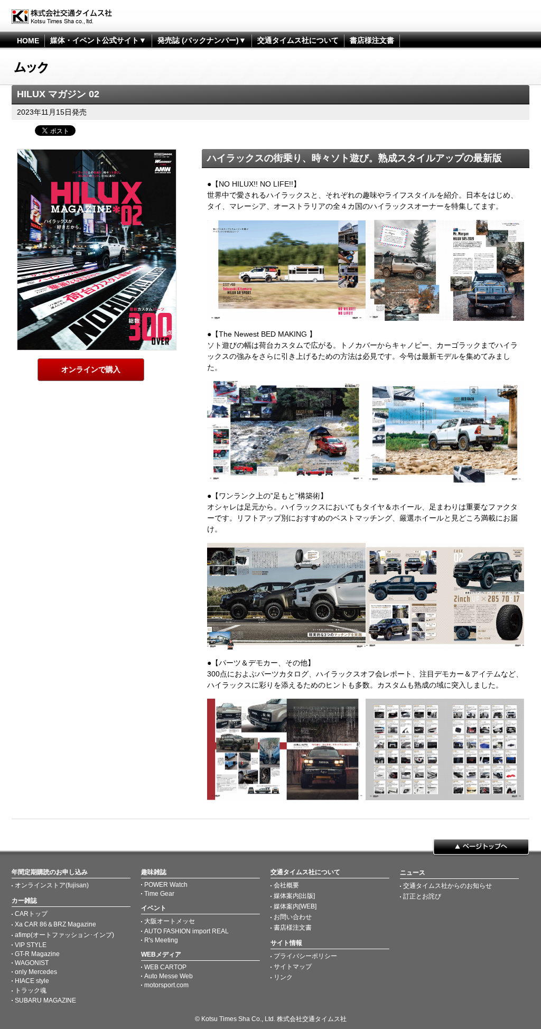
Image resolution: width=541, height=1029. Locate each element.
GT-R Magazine (37, 954)
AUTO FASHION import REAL (186, 931)
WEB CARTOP (165, 967)
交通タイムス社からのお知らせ (447, 885)
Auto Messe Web (168, 976)
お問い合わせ (293, 917)
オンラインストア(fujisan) (52, 885)
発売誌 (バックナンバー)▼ (201, 40)
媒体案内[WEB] (295, 906)
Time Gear (159, 893)
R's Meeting (161, 940)
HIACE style (32, 981)
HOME (28, 40)
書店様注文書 (372, 40)
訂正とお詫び (422, 896)
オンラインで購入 (90, 369)
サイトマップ (293, 966)
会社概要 (286, 885)
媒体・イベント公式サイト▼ (98, 40)
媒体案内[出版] (294, 896)
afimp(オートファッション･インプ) (64, 935)
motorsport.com (166, 985)
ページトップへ (481, 848)
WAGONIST (32, 963)
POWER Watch (166, 884)
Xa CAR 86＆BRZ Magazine (55, 924)
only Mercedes (36, 972)
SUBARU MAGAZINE (45, 1000)
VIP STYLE (30, 945)
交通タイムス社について (298, 40)
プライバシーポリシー (305, 956)
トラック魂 (30, 990)
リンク (283, 977)
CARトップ (31, 913)
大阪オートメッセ (169, 921)
